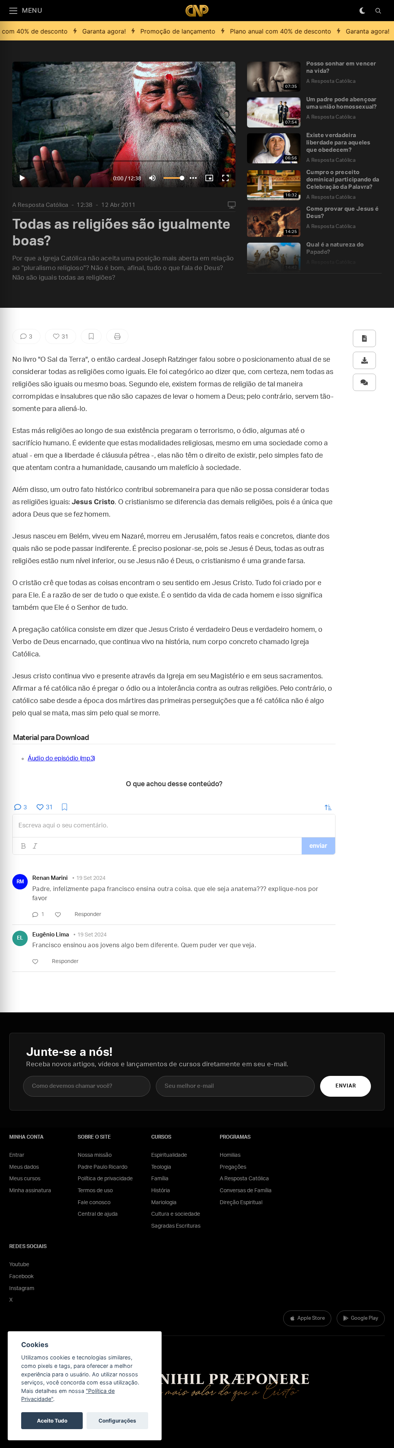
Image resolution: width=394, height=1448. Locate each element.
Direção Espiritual (241, 1202)
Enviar (346, 1086)
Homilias (230, 1155)
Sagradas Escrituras (175, 1226)
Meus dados (24, 1167)
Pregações (233, 1167)
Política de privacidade (105, 1178)
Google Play (364, 1318)
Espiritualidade (169, 1155)
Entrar (16, 1155)
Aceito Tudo (52, 1421)
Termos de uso (95, 1190)
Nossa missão (95, 1155)
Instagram (21, 1288)
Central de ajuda (98, 1214)
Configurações (117, 1421)
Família (160, 1178)
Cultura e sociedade (175, 1214)
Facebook (21, 1276)
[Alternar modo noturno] (362, 10)
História (160, 1190)
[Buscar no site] (378, 10)
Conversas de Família (246, 1190)
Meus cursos (24, 1178)
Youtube (19, 1264)
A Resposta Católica (40, 205)
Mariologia (164, 1202)
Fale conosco (94, 1202)
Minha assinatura (30, 1190)
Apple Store (311, 1318)
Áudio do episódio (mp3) (61, 758)
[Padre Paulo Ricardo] (197, 11)
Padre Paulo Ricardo (102, 1167)
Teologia (161, 1167)
